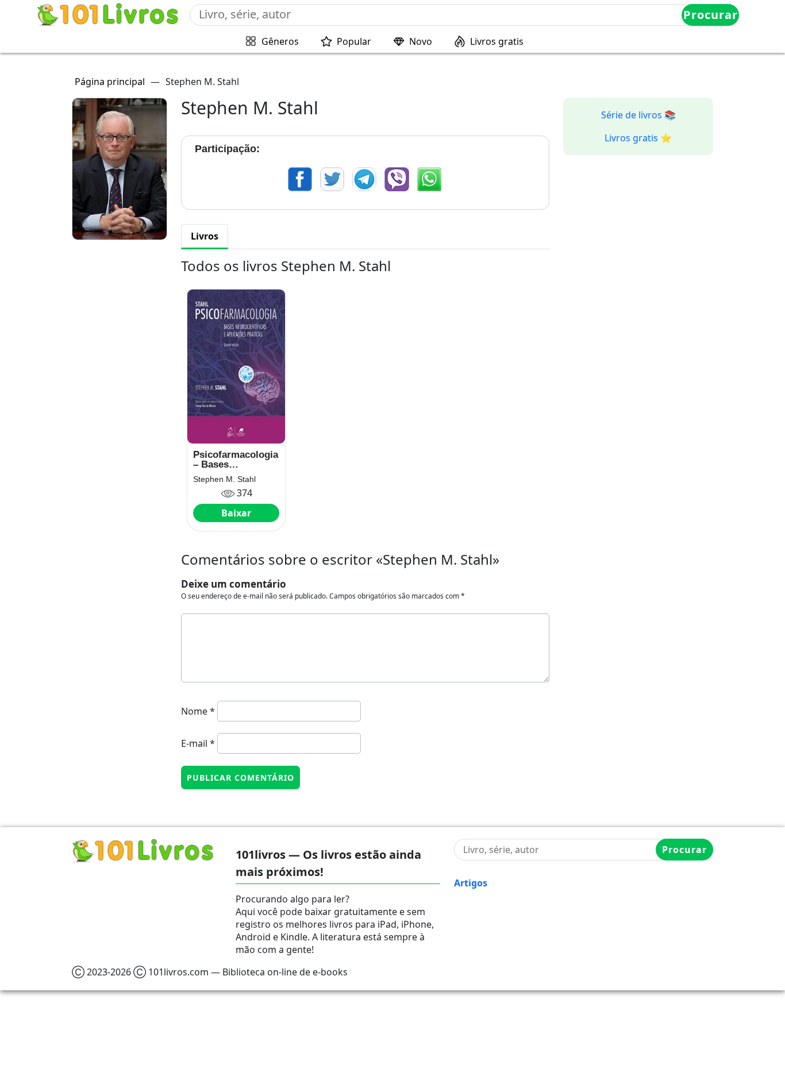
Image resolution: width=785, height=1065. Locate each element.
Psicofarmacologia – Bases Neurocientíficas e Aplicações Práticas (235, 459)
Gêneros (280, 41)
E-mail (198, 743)
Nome (198, 711)
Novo (420, 41)
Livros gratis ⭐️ (638, 138)
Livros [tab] (204, 236)
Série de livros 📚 (638, 115)
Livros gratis (497, 41)
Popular (354, 41)
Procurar (710, 14)
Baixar (236, 513)
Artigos (470, 883)
